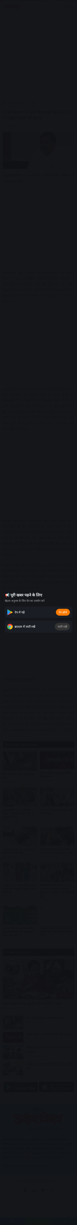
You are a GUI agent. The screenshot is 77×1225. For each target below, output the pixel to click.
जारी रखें (62, 627)
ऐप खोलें (63, 612)
